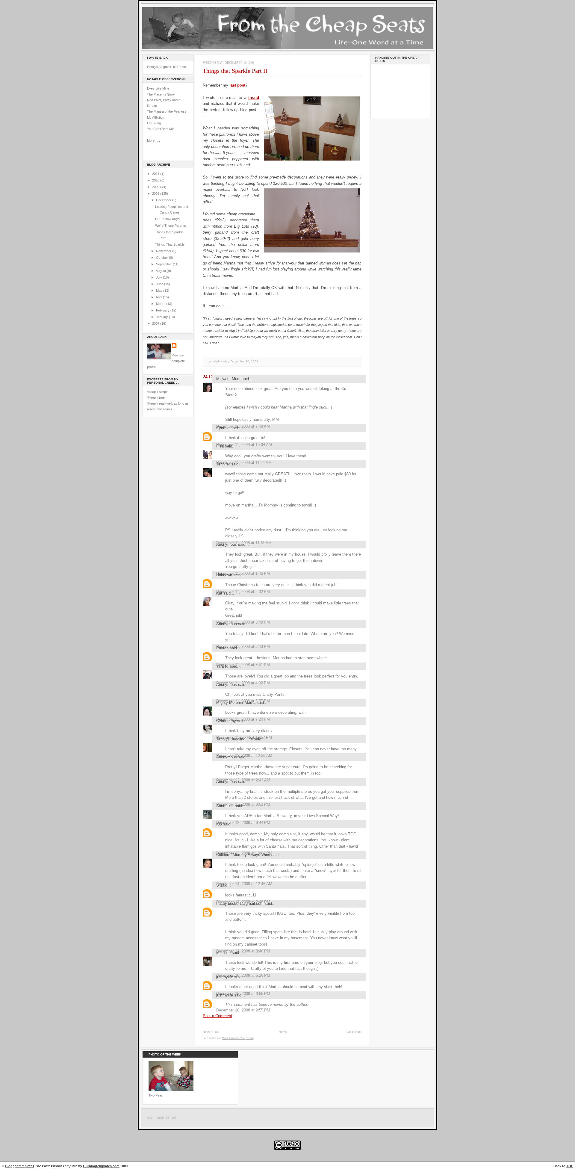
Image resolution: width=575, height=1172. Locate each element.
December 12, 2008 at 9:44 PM (243, 822)
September (164, 264)
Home (283, 1031)
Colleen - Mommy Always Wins (243, 854)
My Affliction (155, 117)
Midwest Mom (228, 378)
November (164, 251)
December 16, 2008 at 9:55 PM (243, 1010)
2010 (156, 180)
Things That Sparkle (169, 244)
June (160, 284)
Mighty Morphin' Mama (235, 702)
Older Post (354, 1031)
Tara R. (222, 666)
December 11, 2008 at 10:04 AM (244, 444)
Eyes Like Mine (158, 88)
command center (161, 1117)
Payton (222, 648)
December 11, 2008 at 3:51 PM (243, 665)
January (162, 317)
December (164, 200)
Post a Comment (217, 1016)
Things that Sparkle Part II (235, 70)
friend (253, 97)
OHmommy (226, 721)
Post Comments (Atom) (238, 1038)
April (159, 297)
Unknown (224, 575)
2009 (156, 187)
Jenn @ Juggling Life (234, 739)
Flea (220, 446)
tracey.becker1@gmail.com (240, 903)
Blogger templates (19, 1166)
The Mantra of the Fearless (167, 111)
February (163, 310)
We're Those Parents (170, 225)
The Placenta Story (161, 94)
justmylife (224, 977)
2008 (156, 193)
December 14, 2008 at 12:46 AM (244, 883)
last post (237, 85)
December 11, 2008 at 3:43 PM (243, 646)
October (162, 257)
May (159, 290)
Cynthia (222, 428)
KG (219, 824)
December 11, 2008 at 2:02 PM (243, 591)
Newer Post (211, 1031)
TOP (569, 1166)
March (161, 304)
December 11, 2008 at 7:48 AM (243, 426)
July (159, 277)
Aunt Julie (225, 806)
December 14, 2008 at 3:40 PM (243, 951)
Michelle (223, 952)
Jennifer (223, 464)
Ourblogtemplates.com (101, 1166)
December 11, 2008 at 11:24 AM (244, 462)
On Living (154, 123)
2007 (156, 323)
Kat (219, 593)
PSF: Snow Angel (167, 219)
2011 (156, 174)
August (161, 271)
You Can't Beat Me (160, 129)
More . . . (153, 140)
